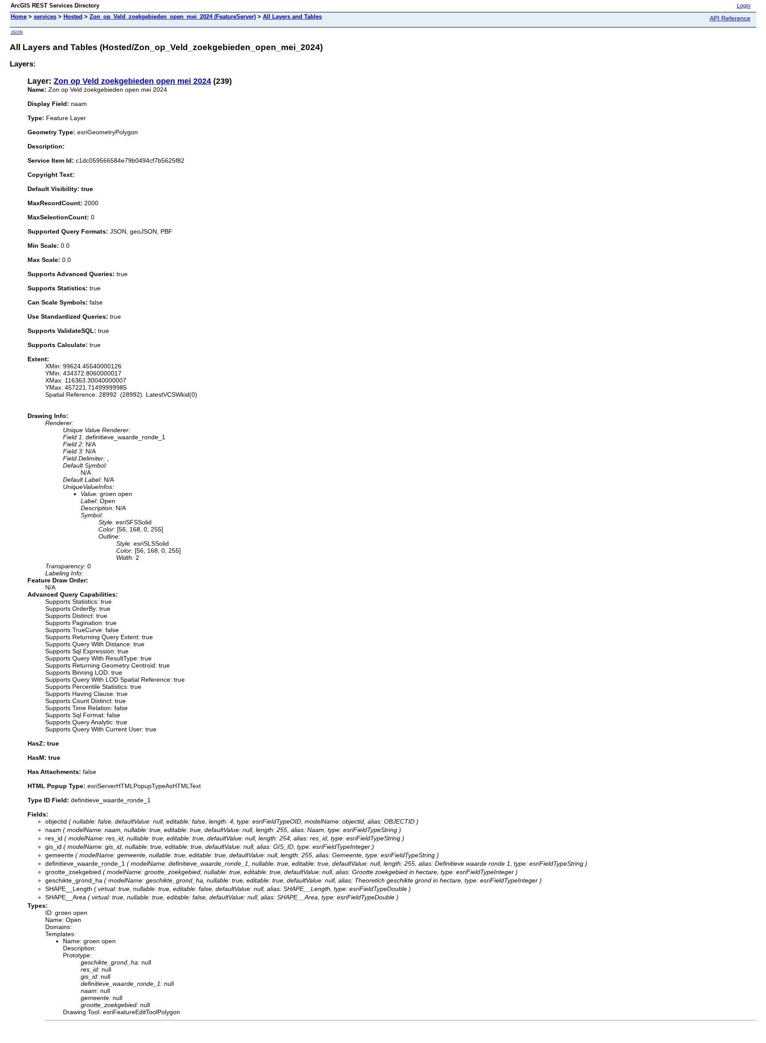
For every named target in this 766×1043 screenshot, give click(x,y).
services (45, 16)
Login (743, 5)
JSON (17, 32)
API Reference (730, 18)
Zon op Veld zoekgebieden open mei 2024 (132, 81)
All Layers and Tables (292, 16)
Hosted (72, 16)
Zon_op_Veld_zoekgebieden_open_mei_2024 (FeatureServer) (173, 16)
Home (19, 16)
